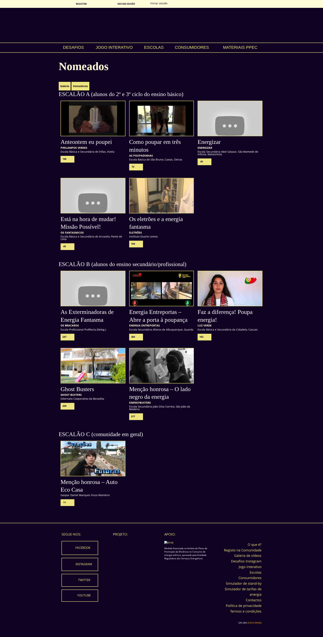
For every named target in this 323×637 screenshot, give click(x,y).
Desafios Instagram (246, 561)
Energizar (209, 141)
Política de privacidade (244, 605)
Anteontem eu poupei (86, 141)
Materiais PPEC (240, 47)
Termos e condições (246, 611)
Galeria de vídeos (248, 555)
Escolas (154, 47)
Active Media (254, 622)
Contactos (254, 600)
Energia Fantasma (161, 25)
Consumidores (192, 47)
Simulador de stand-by (244, 583)
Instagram (84, 564)
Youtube (84, 595)
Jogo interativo (114, 47)
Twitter (84, 580)
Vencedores (80, 86)
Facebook (82, 548)
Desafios (73, 47)
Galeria (64, 86)
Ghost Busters (77, 389)
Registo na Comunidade (243, 550)
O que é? (255, 544)
